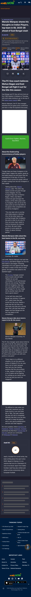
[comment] (13, 74)
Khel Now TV (25, 565)
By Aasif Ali (5, 34)
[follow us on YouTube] (19, 579)
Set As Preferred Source (11, 38)
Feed (23, 559)
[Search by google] (21, 3)
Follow (12, 34)
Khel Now (21, 427)
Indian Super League (10, 100)
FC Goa (10, 275)
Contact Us (5, 565)
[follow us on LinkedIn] (22, 579)
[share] (23, 74)
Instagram (17, 429)
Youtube (23, 429)
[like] (8, 74)
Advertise (13, 562)
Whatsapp (7, 435)
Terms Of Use (5, 568)
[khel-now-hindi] (29, 2)
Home (3, 559)
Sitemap (24, 562)
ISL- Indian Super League (7, 19)
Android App (21, 431)
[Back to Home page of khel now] (8, 3)
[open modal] (27, 546)
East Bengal (5, 261)
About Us (4, 562)
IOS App (4, 433)
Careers (13, 559)
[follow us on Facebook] (9, 579)
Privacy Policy (14, 565)
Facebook (5, 429)
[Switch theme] (25, 2)
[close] (29, 584)
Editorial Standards (16, 568)
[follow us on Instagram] (12, 579)
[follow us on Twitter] (15, 579)
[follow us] (18, 74)
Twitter (11, 429)
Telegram (15, 435)
